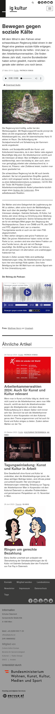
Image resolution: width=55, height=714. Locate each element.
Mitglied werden (24, 582)
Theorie (18, 504)
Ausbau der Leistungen (23, 190)
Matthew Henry (14, 328)
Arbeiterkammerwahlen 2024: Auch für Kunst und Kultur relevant (24, 390)
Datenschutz (41, 588)
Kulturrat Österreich (35, 432)
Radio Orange (17, 655)
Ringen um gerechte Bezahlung (20, 551)
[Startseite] (20, 9)
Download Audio (13, 84)
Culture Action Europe (10, 648)
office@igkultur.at (8, 635)
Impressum (24, 588)
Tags (6, 594)
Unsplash (29, 328)
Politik (16, 70)
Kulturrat (5, 655)
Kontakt (8, 582)
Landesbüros (43, 582)
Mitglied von (9, 644)
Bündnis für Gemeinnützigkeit (13, 652)
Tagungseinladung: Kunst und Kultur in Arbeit (25, 466)
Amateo (13, 659)
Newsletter (9, 588)
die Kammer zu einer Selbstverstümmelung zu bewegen (27, 180)
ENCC (4, 659)
